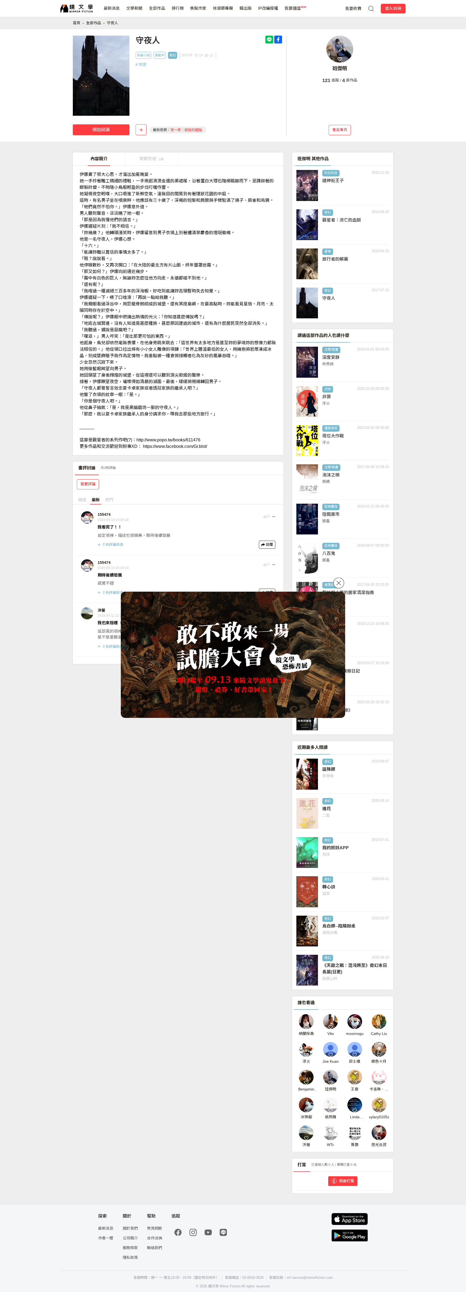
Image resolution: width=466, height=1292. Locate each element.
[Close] (338, 583)
